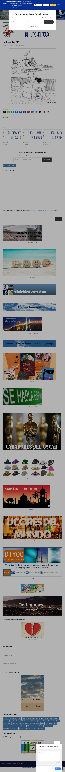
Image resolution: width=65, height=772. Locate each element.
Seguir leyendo (32, 26)
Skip (53, 768)
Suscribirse (49, 22)
